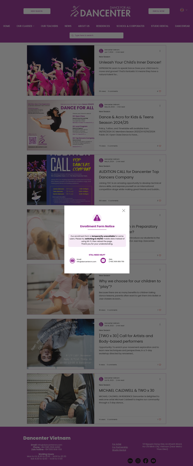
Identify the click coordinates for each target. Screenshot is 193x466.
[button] (123, 210)
